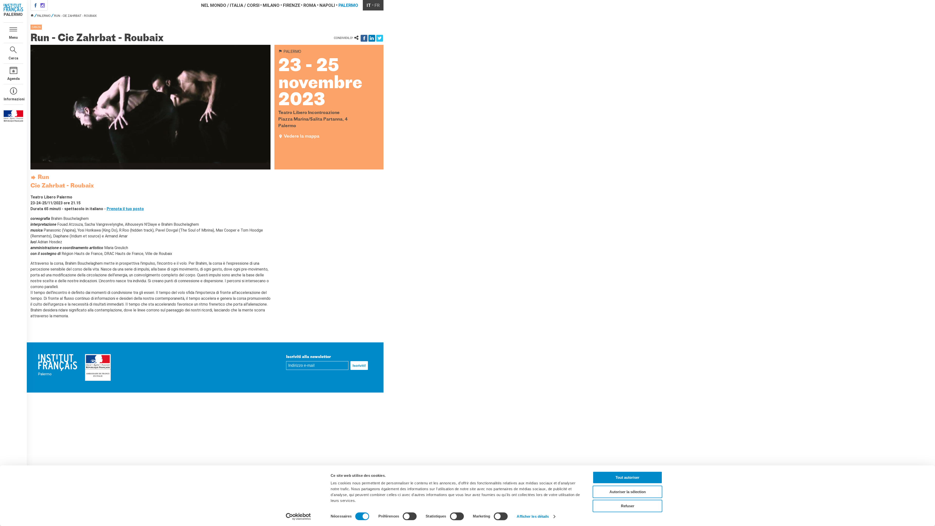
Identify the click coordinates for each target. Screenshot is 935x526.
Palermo (348, 5)
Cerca (13, 58)
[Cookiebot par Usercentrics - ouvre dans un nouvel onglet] (298, 516)
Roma (309, 5)
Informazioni (13, 99)
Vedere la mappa (301, 136)
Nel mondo (213, 5)
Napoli (327, 5)
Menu (13, 37)
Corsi (253, 5)
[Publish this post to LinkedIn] (371, 38)
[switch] (410, 516)
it (369, 5)
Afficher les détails (533, 516)
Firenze (291, 5)
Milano (271, 5)
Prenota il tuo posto (125, 209)
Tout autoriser (627, 477)
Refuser (627, 506)
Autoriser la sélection (627, 492)
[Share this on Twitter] (379, 38)
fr (377, 5)
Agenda (13, 79)
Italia (236, 5)
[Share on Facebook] (364, 38)
